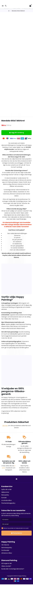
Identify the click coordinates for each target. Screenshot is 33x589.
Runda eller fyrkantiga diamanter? (12, 569)
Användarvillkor (6, 500)
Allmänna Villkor (6, 553)
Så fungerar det (6, 563)
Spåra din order (6, 489)
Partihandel (5, 550)
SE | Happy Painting (21, 576)
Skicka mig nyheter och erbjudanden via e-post (16, 528)
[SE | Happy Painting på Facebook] (16, 479)
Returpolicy (5, 495)
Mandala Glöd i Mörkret (18, 11)
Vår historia (5, 545)
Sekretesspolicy (6, 548)
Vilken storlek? (6, 566)
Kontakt (4, 498)
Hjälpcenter (5, 492)
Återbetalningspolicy (8, 503)
